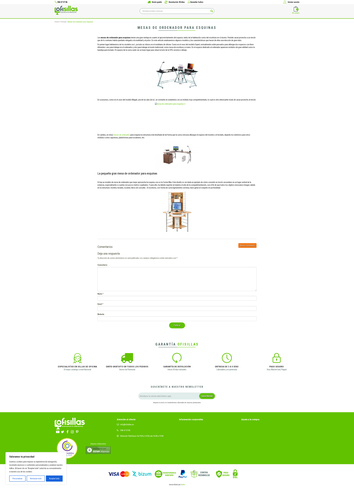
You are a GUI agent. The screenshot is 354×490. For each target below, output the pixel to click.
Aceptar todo (54, 478)
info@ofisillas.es (127, 424)
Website (100, 314)
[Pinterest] (77, 431)
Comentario (102, 265)
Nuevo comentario (247, 245)
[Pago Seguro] (276, 359)
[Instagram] (72, 431)
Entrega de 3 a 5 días (227, 366)
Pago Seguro (276, 366)
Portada (63, 22)
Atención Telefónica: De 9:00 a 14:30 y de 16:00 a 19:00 (141, 436)
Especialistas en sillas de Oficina (77, 366)
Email (99, 304)
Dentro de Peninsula (127, 369)
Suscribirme (207, 396)
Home (57, 22)
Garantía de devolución (177, 366)
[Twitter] (62, 431)
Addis (183, 485)
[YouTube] (57, 431)
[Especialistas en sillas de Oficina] (77, 359)
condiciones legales (164, 407)
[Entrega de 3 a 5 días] (227, 359)
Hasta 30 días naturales (177, 369)
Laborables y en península (227, 369)
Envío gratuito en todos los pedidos (127, 366)
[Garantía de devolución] (177, 359)
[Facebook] (67, 431)
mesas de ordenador (122, 135)
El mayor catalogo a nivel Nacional (77, 369)
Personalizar (17, 478)
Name (99, 294)
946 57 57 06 (125, 430)
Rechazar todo (36, 478)
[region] (36, 468)
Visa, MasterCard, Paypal (277, 369)
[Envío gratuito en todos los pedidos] (127, 359)
